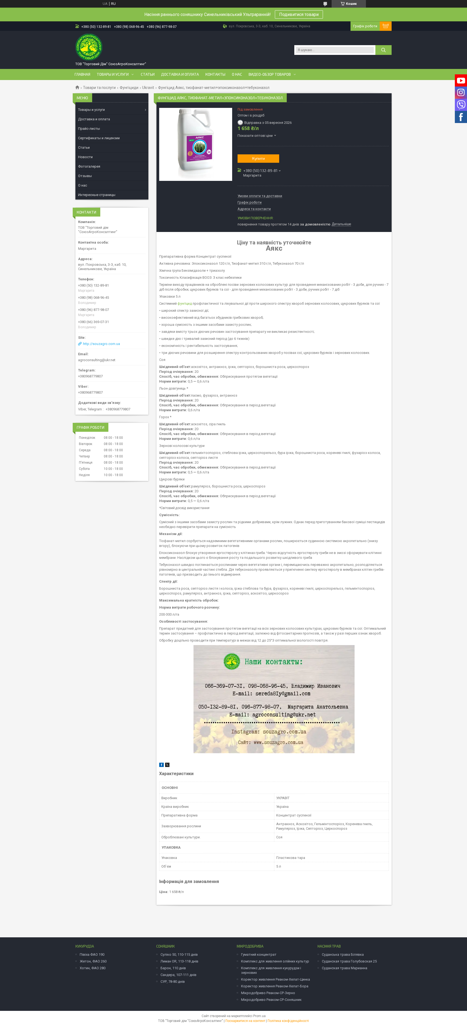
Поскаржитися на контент (245, 1021)
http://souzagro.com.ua (101, 344)
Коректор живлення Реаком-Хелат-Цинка (275, 979)
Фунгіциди (129, 87)
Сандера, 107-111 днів (178, 975)
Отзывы (85, 176)
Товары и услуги (113, 74)
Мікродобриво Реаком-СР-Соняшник (271, 1000)
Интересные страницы (96, 195)
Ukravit (148, 87)
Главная (82, 74)
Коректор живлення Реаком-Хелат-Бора (274, 986)
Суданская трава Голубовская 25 (349, 961)
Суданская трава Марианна (344, 968)
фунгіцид (185, 303)
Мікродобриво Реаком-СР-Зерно (268, 993)
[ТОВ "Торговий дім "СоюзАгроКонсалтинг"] (88, 47)
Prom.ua (259, 1016)
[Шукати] (383, 50)
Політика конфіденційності (288, 1021)
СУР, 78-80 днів (173, 981)
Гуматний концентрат (258, 954)
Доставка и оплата (180, 74)
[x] (167, 766)
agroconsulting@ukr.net (96, 360)
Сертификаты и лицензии (99, 138)
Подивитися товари (299, 14)
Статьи (148, 74)
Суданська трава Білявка (343, 954)
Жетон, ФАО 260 (93, 961)
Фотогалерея (89, 166)
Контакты (215, 74)
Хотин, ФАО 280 (92, 968)
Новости (85, 157)
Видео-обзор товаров (270, 74)
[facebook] (161, 766)
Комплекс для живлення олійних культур (275, 961)
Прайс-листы (89, 129)
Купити (258, 158)
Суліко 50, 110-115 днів (179, 954)
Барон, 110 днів (173, 968)
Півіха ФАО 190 (92, 954)
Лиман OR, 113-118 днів (179, 961)
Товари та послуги (99, 87)
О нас (237, 74)
